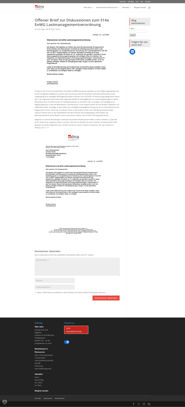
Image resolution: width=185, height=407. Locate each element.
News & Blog (39, 380)
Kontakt (147, 1)
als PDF (46, 128)
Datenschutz (59, 398)
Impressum (48, 398)
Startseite (123, 1)
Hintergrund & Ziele (41, 330)
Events (37, 377)
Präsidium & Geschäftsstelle (44, 335)
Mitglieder (38, 333)
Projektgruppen (40, 338)
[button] (4, 402)
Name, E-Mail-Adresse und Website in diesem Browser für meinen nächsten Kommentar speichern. (71, 292)
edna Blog (131, 1)
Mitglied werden (140, 7)
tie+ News (38, 385)
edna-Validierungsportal (43, 369)
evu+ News (38, 383)
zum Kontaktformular (74, 330)
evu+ (137, 1)
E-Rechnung (39, 366)
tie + (142, 1)
